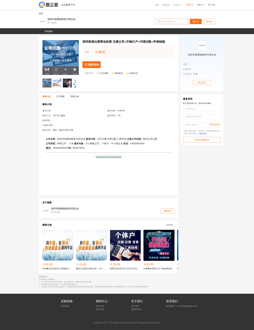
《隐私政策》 (203, 133)
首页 (157, 5)
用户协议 (100, 305)
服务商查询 (136, 309)
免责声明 (100, 309)
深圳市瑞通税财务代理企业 (61, 19)
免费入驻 (189, 5)
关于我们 (135, 305)
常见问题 (65, 305)
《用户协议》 (192, 133)
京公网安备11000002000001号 (122, 322)
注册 (213, 4)
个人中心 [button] (176, 5)
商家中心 (200, 5)
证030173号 (101, 322)
